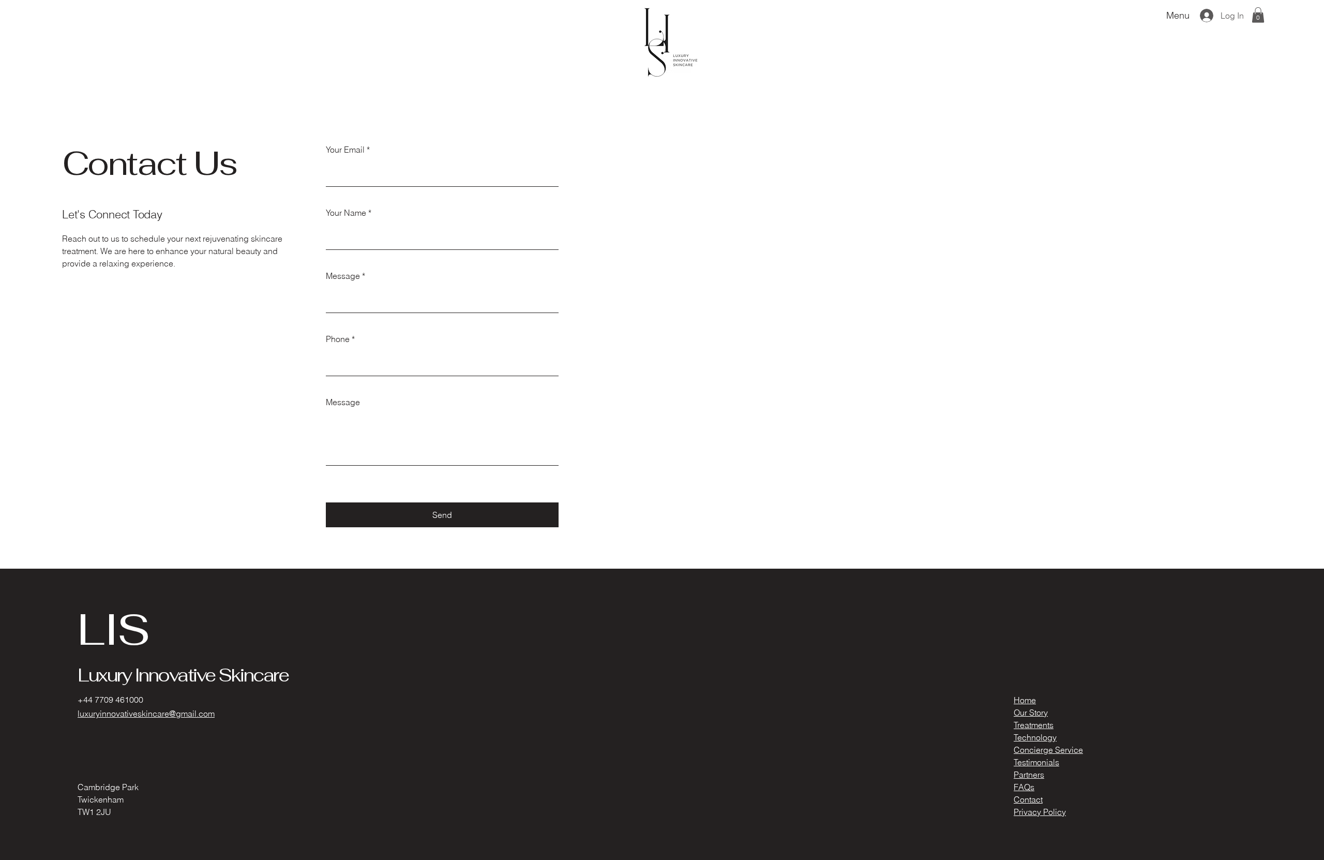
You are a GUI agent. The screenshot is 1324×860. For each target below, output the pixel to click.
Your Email (345, 149)
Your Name (346, 213)
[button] (1258, 15)
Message (343, 276)
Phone (338, 339)
